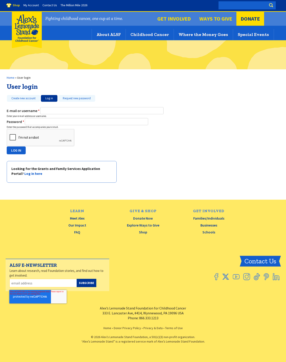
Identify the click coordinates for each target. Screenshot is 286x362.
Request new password (77, 98)
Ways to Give (215, 18)
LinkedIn (276, 276)
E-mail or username (23, 110)
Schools (208, 232)
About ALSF (109, 34)
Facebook (216, 276)
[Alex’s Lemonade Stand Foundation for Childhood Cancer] (27, 47)
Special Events (253, 34)
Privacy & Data (153, 328)
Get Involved (174, 18)
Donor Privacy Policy (127, 328)
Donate (250, 18)
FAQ (77, 232)
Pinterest (266, 276)
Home (11, 78)
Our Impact (77, 225)
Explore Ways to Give (143, 225)
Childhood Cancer (149, 34)
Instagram (246, 276)
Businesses (208, 225)
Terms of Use (174, 328)
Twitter (225, 276)
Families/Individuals (208, 218)
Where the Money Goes (203, 34)
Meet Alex (77, 218)
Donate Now (143, 218)
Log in (47, 97)
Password (15, 121)
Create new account (23, 98)
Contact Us (260, 261)
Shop (143, 232)
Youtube (236, 276)
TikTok (257, 276)
